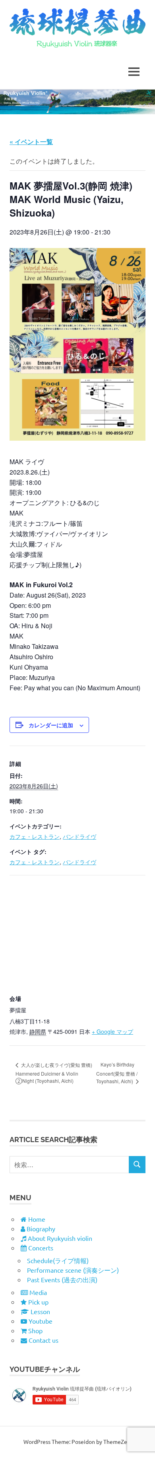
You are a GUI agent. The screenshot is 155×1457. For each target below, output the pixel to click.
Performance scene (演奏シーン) (73, 1270)
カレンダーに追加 (51, 725)
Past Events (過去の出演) (62, 1279)
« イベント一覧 (31, 141)
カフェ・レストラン (35, 836)
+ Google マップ (112, 1031)
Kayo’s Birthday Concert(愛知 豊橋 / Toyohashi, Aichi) (117, 1072)
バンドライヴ (79, 836)
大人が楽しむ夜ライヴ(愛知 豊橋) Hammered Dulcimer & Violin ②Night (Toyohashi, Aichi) (53, 1072)
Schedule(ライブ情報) (58, 1260)
